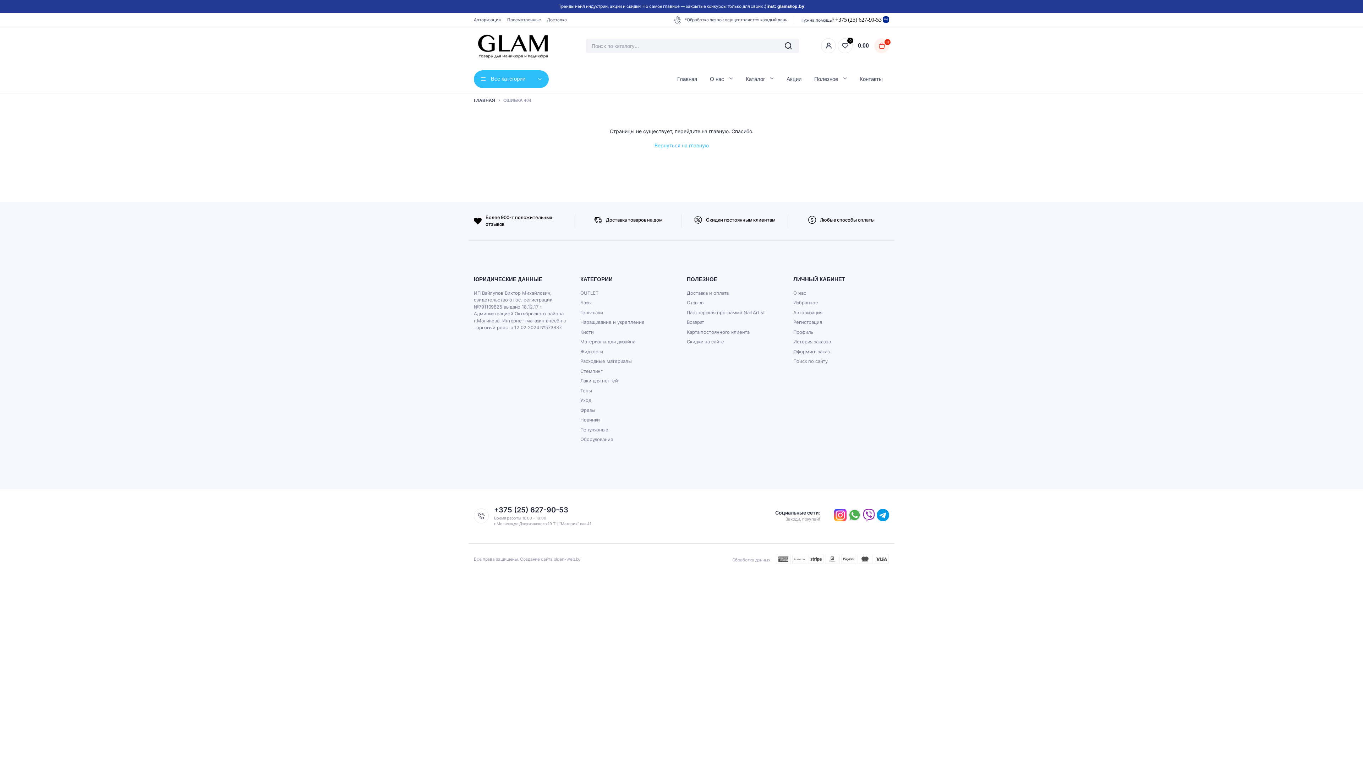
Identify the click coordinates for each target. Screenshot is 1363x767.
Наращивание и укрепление (612, 322)
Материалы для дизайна (607, 341)
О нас (717, 79)
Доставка (556, 19)
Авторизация (487, 19)
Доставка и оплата (708, 293)
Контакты (871, 79)
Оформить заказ (811, 351)
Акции (794, 79)
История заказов (812, 341)
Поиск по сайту (810, 361)
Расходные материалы (606, 361)
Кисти (587, 332)
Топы (586, 390)
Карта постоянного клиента (718, 332)
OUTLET (589, 293)
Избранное (805, 302)
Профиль (803, 332)
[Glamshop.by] (513, 46)
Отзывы (695, 302)
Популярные (594, 430)
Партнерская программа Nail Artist (726, 312)
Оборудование (596, 439)
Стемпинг (591, 371)
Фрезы (587, 410)
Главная (687, 79)
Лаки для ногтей (599, 381)
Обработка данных (751, 559)
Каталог (755, 79)
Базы (586, 302)
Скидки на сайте (705, 341)
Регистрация (807, 322)
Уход (585, 400)
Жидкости (591, 351)
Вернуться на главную (682, 145)
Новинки (590, 420)
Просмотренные (524, 19)
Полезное (826, 79)
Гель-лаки (591, 312)
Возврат (695, 322)
